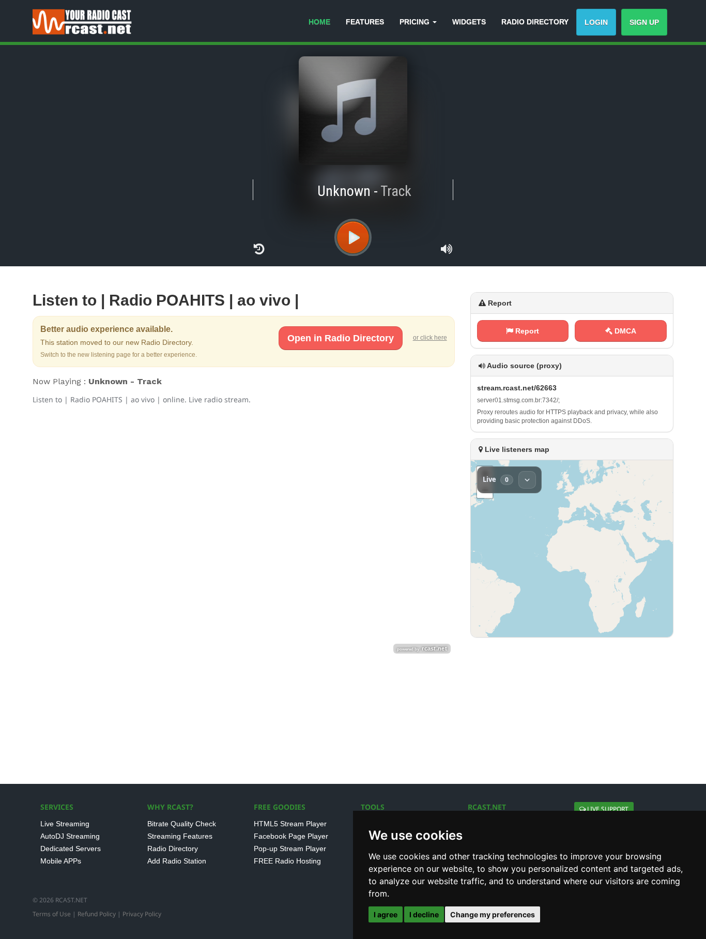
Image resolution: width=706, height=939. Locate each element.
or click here (430, 337)
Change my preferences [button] (492, 914)
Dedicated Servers (70, 848)
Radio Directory (172, 848)
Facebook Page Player (291, 836)
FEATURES (365, 22)
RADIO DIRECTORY (535, 22)
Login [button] (596, 22)
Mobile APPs (60, 861)
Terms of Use (52, 914)
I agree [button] (385, 914)
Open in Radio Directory (340, 338)
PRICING (416, 22)
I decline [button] (424, 914)
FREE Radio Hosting (287, 861)
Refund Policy (97, 914)
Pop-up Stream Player (290, 848)
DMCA (624, 331)
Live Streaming (64, 824)
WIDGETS (469, 22)
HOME (319, 22)
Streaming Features (179, 836)
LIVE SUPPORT (607, 809)
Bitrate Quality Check (181, 824)
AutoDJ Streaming (70, 836)
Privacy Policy (141, 914)
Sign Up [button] (644, 22)
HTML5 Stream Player (290, 824)
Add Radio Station (176, 861)
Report (526, 331)
